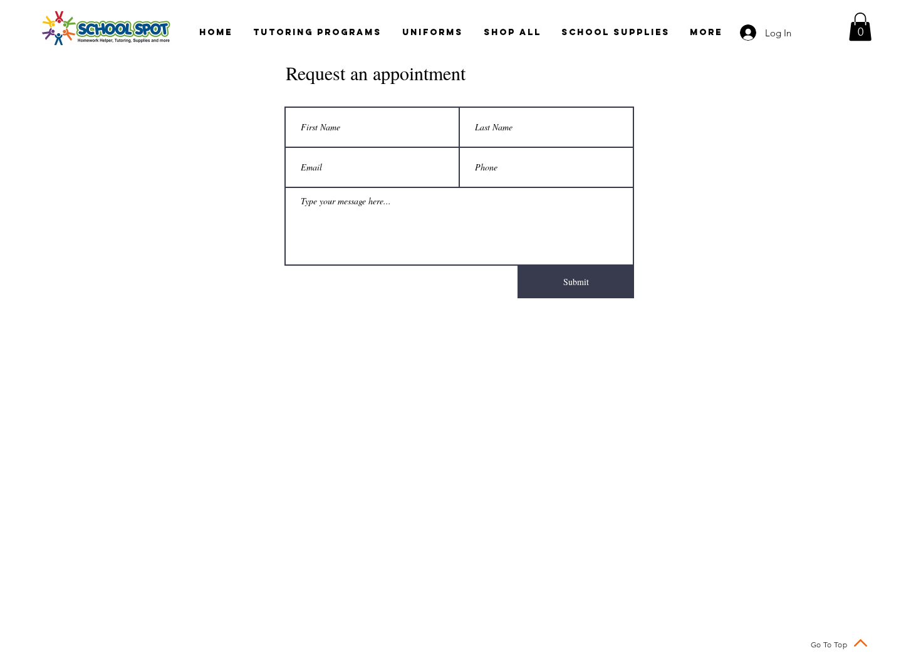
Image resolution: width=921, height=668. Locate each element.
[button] (860, 27)
